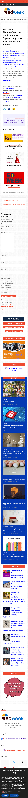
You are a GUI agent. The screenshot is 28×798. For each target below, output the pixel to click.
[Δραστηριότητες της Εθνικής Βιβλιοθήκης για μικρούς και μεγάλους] (14, 517)
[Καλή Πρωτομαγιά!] (14, 389)
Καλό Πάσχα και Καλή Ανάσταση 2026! (14, 479)
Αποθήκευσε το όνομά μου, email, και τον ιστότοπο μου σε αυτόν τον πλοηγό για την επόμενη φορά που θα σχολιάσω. (7, 285)
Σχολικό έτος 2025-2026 (14, 331)
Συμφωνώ (5, 795)
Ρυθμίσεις (4, 792)
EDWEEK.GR (12, 192)
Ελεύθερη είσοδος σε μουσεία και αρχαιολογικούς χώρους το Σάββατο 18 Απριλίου (14, 453)
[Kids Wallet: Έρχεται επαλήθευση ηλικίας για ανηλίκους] (14, 414)
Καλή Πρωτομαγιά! (8, 401)
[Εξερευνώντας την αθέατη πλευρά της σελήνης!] (14, 491)
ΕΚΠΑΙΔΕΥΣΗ (20, 192)
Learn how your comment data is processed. (7, 307)
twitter (14, 763)
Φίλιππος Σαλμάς (7, 48)
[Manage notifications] (3, 792)
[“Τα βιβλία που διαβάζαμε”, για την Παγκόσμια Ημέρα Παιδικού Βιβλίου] (14, 543)
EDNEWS (5, 192)
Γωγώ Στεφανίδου (7, 404)
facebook (5, 763)
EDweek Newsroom (7, 481)
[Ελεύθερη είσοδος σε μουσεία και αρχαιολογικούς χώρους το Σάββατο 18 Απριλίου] (14, 440)
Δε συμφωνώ (14, 795)
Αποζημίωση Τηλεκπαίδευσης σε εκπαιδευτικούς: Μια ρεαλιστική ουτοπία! (13, 201)
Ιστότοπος (4, 269)
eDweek (5, 26)
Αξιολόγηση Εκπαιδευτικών (14, 323)
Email (3, 262)
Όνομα (3, 255)
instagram (22, 763)
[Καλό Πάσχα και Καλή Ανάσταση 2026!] (14, 467)
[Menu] (2, 1)
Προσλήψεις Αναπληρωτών (13, 327)
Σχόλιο (3, 232)
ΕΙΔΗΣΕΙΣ (12, 477)
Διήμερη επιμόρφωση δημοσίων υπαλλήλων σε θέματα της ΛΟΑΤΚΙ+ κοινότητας (13, 205)
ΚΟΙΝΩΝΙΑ (12, 449)
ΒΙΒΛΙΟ (11, 526)
